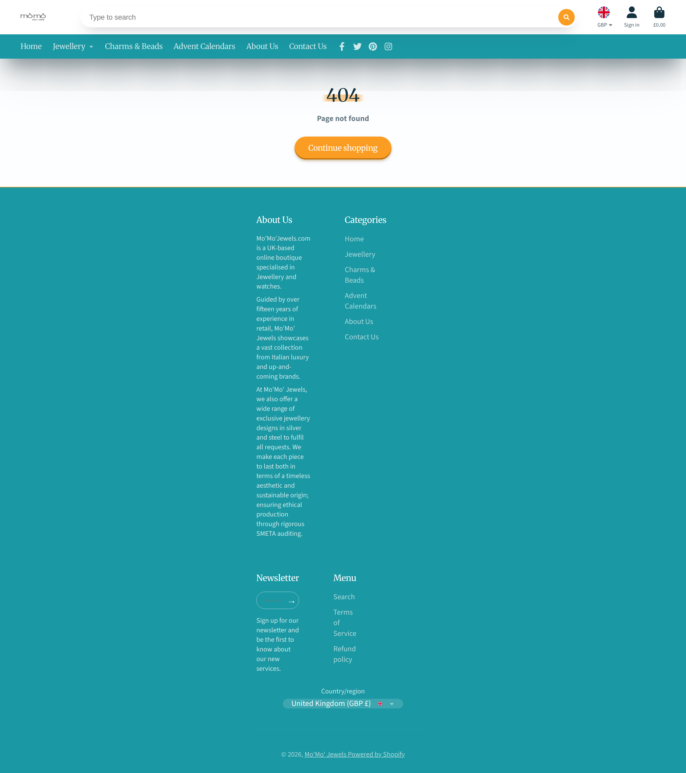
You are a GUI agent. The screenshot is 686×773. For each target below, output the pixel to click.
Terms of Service (344, 623)
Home (31, 46)
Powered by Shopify (376, 754)
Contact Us (308, 46)
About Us (262, 46)
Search (344, 597)
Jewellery (69, 46)
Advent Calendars (204, 46)
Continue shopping (343, 148)
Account (632, 17)
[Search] (566, 17)
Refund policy (344, 654)
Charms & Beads (134, 46)
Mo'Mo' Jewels (326, 754)
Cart (659, 17)
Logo (33, 17)
